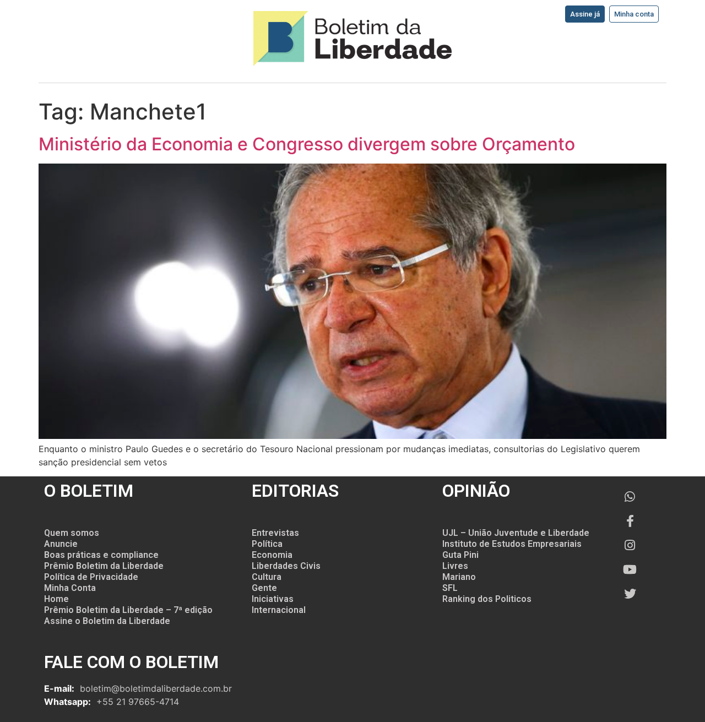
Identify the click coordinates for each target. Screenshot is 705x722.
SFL (450, 588)
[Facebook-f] (630, 521)
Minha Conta (70, 588)
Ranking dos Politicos (487, 599)
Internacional (279, 610)
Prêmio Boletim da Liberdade (104, 566)
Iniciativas (273, 599)
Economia (272, 555)
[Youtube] (630, 569)
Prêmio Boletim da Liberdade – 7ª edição (128, 610)
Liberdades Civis (286, 566)
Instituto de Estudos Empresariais (512, 544)
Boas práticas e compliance (101, 555)
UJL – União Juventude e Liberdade (515, 533)
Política (267, 544)
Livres (455, 566)
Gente (264, 588)
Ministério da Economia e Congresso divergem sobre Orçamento (307, 144)
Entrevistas (275, 533)
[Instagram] (630, 545)
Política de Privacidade (91, 577)
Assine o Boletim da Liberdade (107, 621)
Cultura (266, 577)
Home (56, 599)
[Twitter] (630, 594)
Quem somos (71, 533)
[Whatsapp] (630, 497)
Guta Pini (460, 555)
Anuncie (61, 544)
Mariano (459, 577)
